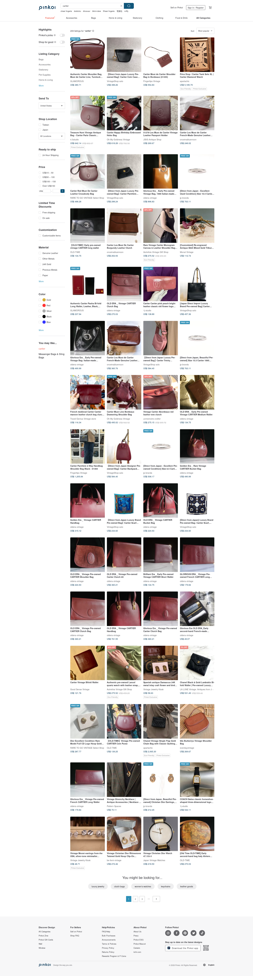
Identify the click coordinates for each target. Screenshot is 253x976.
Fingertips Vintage (151, 81)
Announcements (109, 940)
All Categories (45, 932)
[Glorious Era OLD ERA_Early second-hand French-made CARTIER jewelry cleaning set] (197, 609)
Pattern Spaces (114, 806)
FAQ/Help (106, 932)
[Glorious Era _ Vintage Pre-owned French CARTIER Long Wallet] (87, 779)
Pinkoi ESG (138, 940)
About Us (137, 932)
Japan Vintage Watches (154, 860)
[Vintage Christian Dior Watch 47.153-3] (160, 834)
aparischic (184, 81)
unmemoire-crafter (152, 418)
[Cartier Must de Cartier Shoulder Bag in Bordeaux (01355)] (160, 54)
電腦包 (119, 11)
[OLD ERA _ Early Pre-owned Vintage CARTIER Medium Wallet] (197, 392)
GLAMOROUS (77, 81)
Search (129, 6)
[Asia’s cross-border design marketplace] (47, 7)
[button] (62, 191)
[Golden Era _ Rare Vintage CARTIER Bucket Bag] (197, 446)
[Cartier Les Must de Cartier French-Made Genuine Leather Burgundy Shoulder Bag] (124, 338)
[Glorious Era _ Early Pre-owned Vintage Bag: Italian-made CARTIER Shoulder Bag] (87, 338)
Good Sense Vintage (79, 689)
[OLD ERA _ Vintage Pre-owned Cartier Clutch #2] (124, 554)
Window (42, 948)
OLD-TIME (75, 251)
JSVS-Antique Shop (152, 139)
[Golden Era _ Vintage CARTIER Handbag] (87, 500)
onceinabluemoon (188, 139)
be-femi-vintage (114, 860)
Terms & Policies (109, 944)
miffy (126, 11)
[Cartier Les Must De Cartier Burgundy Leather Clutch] (124, 225)
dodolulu (77, 11)
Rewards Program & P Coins (114, 956)
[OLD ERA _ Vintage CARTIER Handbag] (124, 609)
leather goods (186, 886)
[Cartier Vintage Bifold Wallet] (87, 663)
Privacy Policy (108, 948)
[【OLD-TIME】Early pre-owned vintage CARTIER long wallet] (87, 225)
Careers (137, 948)
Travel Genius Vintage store (83, 418)
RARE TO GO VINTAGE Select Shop (87, 197)
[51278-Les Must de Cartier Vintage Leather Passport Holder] (160, 113)
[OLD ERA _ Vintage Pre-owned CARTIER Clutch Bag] (87, 609)
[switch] (52, 35)
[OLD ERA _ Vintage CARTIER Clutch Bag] (124, 284)
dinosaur (86, 11)
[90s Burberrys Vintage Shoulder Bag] (197, 721)
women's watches (143, 886)
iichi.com (137, 952)
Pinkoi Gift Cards (46, 940)
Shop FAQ (74, 936)
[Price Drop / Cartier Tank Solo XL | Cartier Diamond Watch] (197, 54)
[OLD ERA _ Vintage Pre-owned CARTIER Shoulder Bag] (87, 554)
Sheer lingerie (108, 11)
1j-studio (147, 310)
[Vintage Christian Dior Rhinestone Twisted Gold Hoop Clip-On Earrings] (124, 834)
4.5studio (74, 139)
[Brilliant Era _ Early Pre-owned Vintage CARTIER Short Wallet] (160, 554)
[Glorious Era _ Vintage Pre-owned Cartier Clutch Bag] (160, 609)
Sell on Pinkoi (176, 7)
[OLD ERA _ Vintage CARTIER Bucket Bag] (160, 500)
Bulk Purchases (108, 936)
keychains (165, 886)
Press (136, 936)
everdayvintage (187, 747)
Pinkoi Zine (43, 936)
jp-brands (184, 197)
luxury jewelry (98, 886)
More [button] (41, 85)
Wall (40, 944)
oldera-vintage (150, 197)
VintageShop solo (115, 81)
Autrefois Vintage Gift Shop (155, 251)
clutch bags (119, 886)
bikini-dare (96, 11)
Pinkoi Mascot (140, 944)
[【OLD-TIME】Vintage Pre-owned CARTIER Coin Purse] (124, 721)
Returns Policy (108, 952)
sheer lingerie (66, 11)
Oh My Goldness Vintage (118, 139)
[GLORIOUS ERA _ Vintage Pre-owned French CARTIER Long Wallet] (197, 554)
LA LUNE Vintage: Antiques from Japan (198, 689)
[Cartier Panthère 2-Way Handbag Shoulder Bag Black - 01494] (87, 446)
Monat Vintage (186, 251)
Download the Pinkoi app (184, 948)
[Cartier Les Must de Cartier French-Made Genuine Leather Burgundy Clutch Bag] (197, 113)
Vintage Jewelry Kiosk (153, 689)
